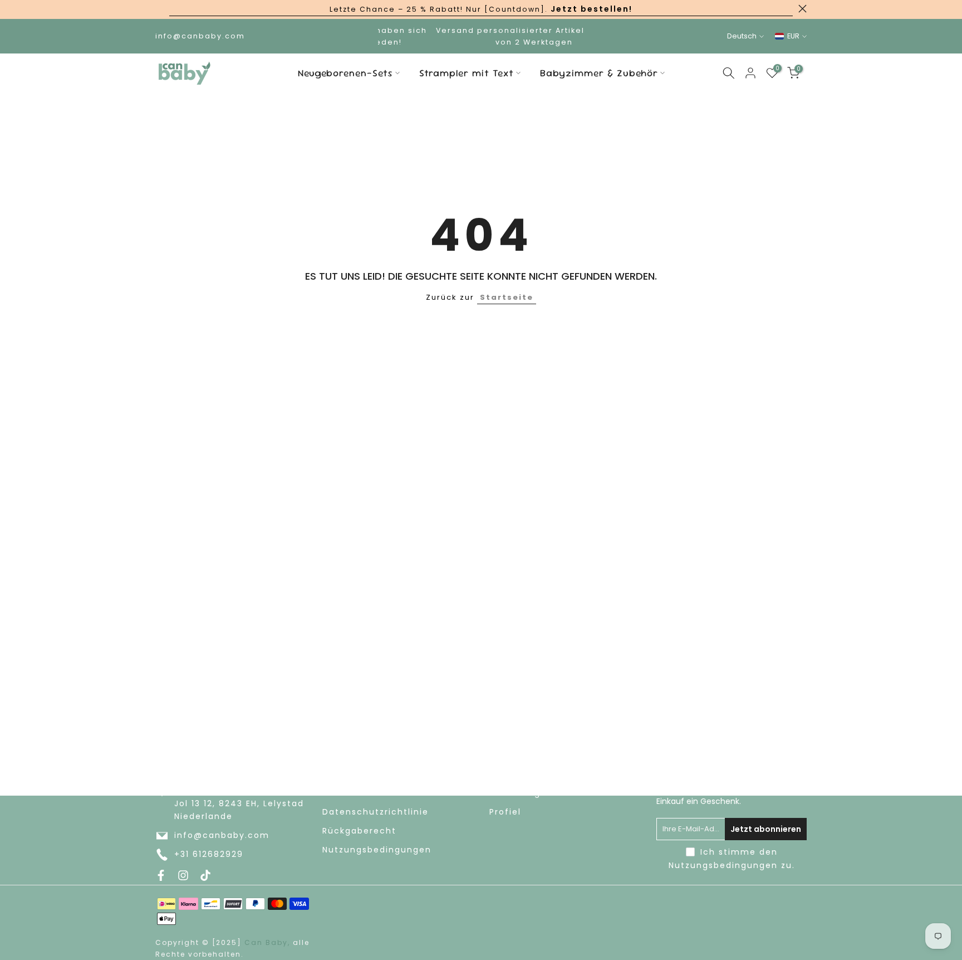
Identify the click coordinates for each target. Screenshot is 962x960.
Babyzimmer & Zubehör (599, 73)
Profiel (505, 812)
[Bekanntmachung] (481, 9)
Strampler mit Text (466, 73)
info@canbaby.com (221, 835)
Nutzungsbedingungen (376, 850)
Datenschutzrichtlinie (375, 812)
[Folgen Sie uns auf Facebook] (160, 875)
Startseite (506, 297)
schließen (159, 8)
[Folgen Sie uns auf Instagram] (183, 875)
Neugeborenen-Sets (345, 73)
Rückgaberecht (359, 831)
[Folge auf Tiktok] (205, 875)
